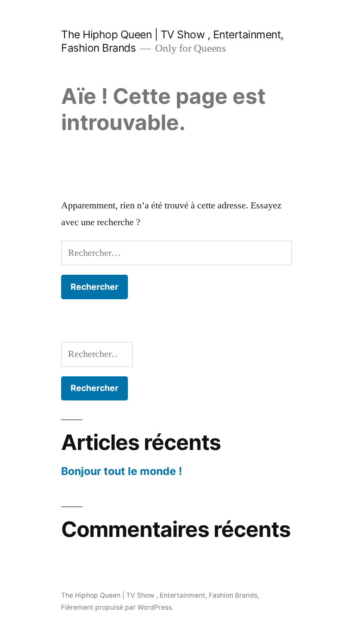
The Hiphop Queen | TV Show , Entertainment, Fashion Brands (159, 595)
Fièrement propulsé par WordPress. (117, 607)
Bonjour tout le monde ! (121, 471)
